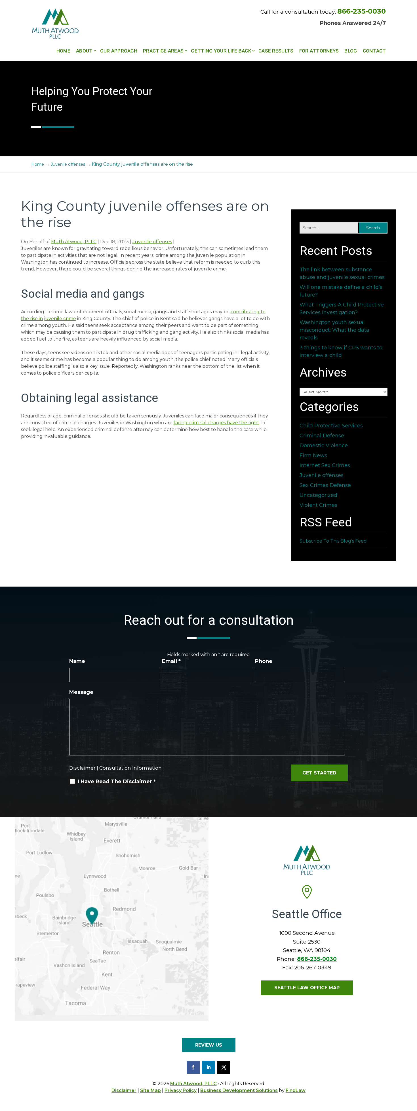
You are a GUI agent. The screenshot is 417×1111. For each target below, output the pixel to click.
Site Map (150, 1090)
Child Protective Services (331, 426)
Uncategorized (318, 495)
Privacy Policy (181, 1090)
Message (81, 692)
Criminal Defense (322, 435)
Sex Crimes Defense (325, 485)
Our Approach (119, 51)
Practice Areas (163, 51)
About (84, 51)
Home (63, 51)
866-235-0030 (361, 11)
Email (171, 661)
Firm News (313, 455)
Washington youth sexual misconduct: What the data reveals (334, 330)
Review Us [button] (208, 1045)
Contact (374, 51)
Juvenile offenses (152, 241)
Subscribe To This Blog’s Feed (333, 541)
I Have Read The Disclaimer (117, 781)
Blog (350, 51)
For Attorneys (319, 51)
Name (77, 661)
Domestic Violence (324, 445)
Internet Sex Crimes (325, 465)
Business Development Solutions (239, 1090)
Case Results (276, 51)
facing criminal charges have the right (216, 422)
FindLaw (296, 1090)
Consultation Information (130, 768)
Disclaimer (82, 768)
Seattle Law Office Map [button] (307, 987)
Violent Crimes (318, 505)
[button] (411, 1070)
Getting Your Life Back (221, 51)
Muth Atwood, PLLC (73, 241)
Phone (263, 661)
